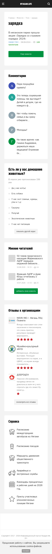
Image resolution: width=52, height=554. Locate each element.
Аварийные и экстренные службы (27, 472)
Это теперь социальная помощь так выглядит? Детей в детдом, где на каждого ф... (29, 100)
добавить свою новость (26, 291)
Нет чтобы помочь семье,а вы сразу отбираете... (26, 117)
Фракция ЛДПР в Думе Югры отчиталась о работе (29, 276)
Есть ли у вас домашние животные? (25, 171)
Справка (13, 422)
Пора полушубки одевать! (25, 86)
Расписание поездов (28, 446)
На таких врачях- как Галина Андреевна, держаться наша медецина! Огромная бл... (28, 146)
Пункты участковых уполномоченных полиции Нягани (27, 500)
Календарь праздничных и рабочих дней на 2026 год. (30, 485)
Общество (13, 42)
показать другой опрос (26, 231)
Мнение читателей (20, 249)
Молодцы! (22, 129)
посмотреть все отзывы (26, 402)
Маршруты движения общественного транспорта (28, 459)
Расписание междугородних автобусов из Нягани (28, 433)
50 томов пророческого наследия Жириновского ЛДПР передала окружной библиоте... (30, 260)
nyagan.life (26, 4)
